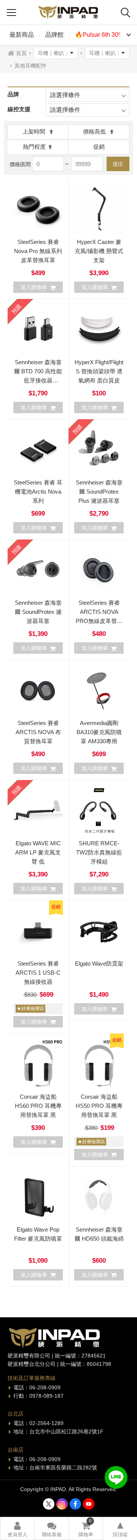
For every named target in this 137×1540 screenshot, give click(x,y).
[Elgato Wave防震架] (99, 930)
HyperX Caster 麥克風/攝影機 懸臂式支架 (99, 251)
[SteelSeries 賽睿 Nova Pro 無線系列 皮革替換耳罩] (38, 209)
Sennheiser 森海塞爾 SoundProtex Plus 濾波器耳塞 (99, 491)
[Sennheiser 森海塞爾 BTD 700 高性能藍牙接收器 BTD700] (38, 329)
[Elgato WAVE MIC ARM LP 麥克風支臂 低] (38, 810)
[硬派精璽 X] (48, 1504)
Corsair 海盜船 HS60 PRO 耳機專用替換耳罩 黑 (38, 1105)
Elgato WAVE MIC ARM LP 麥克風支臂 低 (38, 852)
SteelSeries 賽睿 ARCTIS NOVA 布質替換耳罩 (38, 732)
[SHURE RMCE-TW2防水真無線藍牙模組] (99, 810)
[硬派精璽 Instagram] (62, 1504)
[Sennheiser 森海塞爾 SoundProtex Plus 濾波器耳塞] (99, 449)
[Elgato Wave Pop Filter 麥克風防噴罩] (38, 1196)
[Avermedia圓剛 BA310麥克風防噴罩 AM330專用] (99, 690)
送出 (118, 164)
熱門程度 (34, 146)
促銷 (99, 146)
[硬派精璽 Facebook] (75, 1504)
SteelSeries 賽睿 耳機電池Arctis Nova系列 (38, 491)
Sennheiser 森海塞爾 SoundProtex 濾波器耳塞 (38, 611)
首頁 (21, 53)
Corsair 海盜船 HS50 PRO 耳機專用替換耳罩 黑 (99, 1105)
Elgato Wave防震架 (99, 963)
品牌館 (54, 34)
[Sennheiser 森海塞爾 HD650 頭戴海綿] (99, 1196)
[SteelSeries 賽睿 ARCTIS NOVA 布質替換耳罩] (38, 690)
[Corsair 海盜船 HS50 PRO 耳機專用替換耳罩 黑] (99, 1064)
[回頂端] (120, 1528)
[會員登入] (17, 1528)
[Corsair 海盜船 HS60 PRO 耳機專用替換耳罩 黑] (38, 1064)
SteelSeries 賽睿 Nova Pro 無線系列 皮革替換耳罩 (38, 251)
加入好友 (116, 1477)
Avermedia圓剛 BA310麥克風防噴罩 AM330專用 (99, 732)
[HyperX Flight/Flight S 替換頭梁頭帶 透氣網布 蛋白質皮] (99, 329)
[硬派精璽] (68, 12)
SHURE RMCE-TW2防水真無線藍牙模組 (99, 852)
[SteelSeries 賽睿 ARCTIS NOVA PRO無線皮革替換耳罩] (99, 570)
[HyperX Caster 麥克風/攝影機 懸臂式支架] (99, 209)
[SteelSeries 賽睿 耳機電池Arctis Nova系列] (38, 449)
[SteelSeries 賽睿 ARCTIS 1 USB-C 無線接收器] (38, 930)
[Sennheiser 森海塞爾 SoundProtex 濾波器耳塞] (38, 570)
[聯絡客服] (51, 1528)
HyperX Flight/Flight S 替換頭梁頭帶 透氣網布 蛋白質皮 (99, 371)
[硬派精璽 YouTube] (88, 1504)
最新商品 (22, 34)
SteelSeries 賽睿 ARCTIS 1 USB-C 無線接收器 (38, 972)
